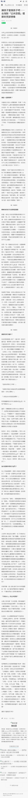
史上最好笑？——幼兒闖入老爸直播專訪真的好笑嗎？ (14, 767)
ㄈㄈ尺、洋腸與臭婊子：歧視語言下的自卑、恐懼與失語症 (14, 779)
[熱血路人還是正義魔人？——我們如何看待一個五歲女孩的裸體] (14, 751)
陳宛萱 (3, 20)
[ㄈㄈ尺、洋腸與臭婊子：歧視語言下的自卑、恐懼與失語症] (14, 774)
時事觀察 (19, 5)
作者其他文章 (14, 746)
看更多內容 (15, 785)
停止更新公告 (9, 5)
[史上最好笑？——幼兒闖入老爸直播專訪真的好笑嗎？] (14, 762)
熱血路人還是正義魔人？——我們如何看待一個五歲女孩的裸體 (14, 756)
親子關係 (11, 718)
